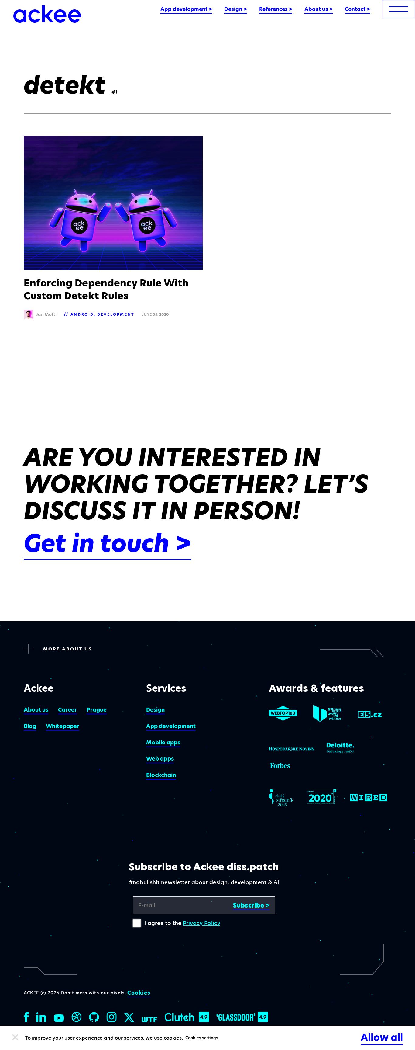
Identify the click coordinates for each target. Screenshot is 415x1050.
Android (82, 314)
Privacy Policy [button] (201, 923)
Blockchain (161, 775)
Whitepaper (62, 726)
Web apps (160, 758)
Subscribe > (251, 905)
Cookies (138, 992)
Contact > (357, 9)
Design (155, 709)
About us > (318, 9)
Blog (30, 726)
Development (116, 314)
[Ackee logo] (47, 14)
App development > (186, 9)
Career (67, 709)
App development (171, 726)
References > (275, 9)
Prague (97, 709)
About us (36, 709)
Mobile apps (163, 742)
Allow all (382, 1037)
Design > (235, 9)
